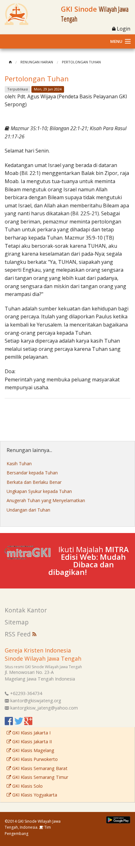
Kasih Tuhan (19, 463)
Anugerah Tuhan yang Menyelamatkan (46, 500)
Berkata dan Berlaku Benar (34, 482)
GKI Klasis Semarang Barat (39, 768)
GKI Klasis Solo (27, 786)
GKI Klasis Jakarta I (31, 733)
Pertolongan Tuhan (81, 62)
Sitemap (17, 622)
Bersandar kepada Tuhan (32, 473)
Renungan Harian (36, 62)
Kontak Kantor (26, 610)
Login (123, 28)
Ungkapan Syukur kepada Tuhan (39, 491)
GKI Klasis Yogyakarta (34, 795)
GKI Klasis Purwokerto (34, 759)
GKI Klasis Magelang (32, 750)
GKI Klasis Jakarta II (31, 742)
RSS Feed (18, 634)
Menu (116, 41)
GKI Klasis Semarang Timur (39, 777)
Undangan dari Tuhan (28, 510)
